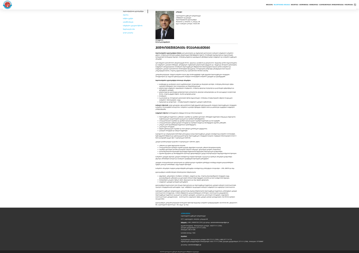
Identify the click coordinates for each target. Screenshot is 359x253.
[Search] (355, 4)
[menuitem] (270, 4)
